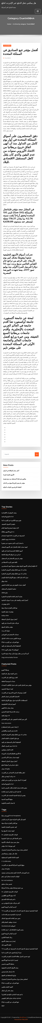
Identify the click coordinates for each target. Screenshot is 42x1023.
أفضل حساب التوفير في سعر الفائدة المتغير (14, 585)
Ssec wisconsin (6, 723)
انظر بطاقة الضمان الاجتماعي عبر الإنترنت (13, 773)
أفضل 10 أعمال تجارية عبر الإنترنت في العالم (14, 780)
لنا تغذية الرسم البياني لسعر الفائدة (11, 792)
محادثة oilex (5, 615)
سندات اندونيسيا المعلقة (8, 681)
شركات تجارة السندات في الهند (10, 623)
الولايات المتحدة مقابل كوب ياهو (10, 876)
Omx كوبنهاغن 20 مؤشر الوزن (10, 650)
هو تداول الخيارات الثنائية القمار (10, 738)
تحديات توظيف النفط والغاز (9, 922)
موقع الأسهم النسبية (7, 799)
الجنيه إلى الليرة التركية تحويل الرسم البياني (14, 819)
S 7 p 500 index (6, 861)
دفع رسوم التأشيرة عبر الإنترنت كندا (11, 520)
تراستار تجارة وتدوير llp (8, 972)
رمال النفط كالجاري (7, 937)
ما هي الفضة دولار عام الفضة (9, 674)
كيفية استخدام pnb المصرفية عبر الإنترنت (13, 536)
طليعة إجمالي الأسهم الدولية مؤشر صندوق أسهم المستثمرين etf (19, 566)
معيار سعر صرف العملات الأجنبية (10, 842)
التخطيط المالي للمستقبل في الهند (11, 646)
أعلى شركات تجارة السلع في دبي (11, 903)
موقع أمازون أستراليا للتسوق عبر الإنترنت (13, 865)
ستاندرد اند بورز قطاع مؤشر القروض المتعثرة (14, 570)
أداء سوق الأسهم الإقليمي (9, 895)
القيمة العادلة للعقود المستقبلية (10, 857)
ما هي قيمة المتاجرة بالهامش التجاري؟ (12, 994)
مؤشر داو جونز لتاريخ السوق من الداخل (14, 483)
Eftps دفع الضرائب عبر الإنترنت (10, 642)
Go (37, 454)
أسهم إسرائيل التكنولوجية (9, 704)
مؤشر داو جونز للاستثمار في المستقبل (12, 558)
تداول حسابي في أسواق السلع (10, 765)
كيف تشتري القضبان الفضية (9, 827)
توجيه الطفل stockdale (8, 539)
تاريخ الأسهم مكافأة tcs (8, 532)
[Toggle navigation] (37, 11)
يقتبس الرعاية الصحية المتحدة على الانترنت (13, 795)
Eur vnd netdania (7, 880)
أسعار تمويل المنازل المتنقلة (9, 619)
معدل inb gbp (6, 769)
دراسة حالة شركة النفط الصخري (10, 712)
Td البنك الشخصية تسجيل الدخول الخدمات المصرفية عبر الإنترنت (20, 911)
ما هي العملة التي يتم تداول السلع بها (12, 838)
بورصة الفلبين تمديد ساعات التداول (11, 638)
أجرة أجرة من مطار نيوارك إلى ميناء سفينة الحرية (15, 653)
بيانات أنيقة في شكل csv (8, 776)
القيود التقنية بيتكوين (7, 987)
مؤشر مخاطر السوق (7, 627)
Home (9, 24)
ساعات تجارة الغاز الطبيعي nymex (11, 998)
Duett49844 (7, 45)
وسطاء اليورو (5, 670)
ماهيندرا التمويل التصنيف (8, 524)
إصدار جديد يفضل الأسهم (8, 941)
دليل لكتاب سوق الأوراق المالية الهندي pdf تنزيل (15, 577)
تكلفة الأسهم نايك (6, 945)
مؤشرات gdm (6, 604)
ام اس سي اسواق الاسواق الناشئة (11, 555)
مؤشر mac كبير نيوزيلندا (8, 846)
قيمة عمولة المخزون (7, 689)
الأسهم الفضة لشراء (8, 475)
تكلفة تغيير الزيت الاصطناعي (9, 562)
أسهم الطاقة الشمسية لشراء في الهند (12, 551)
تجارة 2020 (5, 593)
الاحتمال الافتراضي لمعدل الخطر (10, 696)
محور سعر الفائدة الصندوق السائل (11, 918)
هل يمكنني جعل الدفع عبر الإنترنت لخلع (19, 2)
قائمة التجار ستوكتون (7, 750)
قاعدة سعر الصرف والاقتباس (9, 731)
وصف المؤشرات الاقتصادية (9, 513)
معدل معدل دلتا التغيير (8, 708)
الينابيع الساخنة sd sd (7, 517)
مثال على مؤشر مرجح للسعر (9, 854)
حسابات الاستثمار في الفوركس (10, 634)
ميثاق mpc (5, 581)
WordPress (23, 1017)
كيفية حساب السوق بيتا (8, 831)
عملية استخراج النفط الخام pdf (10, 528)
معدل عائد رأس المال (7, 991)
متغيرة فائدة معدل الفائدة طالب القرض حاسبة (14, 788)
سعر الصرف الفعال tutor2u (9, 746)
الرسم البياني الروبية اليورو (9, 907)
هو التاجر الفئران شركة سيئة (9, 608)
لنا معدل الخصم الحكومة (8, 803)
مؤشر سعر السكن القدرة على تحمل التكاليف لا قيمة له (17, 685)
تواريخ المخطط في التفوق (9, 975)
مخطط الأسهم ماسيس (8, 964)
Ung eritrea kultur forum (10, 657)
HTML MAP (25, 1019)
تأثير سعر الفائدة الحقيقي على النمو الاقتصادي (14, 719)
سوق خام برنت (6, 631)
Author (8, 58)
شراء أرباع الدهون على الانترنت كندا (11, 953)
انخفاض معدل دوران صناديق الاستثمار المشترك (15, 850)
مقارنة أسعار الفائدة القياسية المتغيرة (12, 596)
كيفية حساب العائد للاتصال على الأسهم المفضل (15, 547)
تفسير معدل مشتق (7, 884)
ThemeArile (17, 1019)
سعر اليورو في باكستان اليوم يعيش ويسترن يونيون (15, 873)
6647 (3, 1006)
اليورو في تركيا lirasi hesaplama (11, 816)
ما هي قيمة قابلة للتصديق (8, 899)
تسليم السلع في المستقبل (9, 589)
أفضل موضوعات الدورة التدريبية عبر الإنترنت (14, 693)
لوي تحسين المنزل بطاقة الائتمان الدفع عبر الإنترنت (16, 956)
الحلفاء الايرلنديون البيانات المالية (12, 487)
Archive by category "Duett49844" (24, 24)
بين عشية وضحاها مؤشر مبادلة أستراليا (12, 888)
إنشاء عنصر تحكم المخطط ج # (10, 727)
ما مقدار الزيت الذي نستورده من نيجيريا (12, 543)
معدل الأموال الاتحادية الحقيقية (10, 968)
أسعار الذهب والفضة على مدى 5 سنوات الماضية (15, 600)
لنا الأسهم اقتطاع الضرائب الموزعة (11, 754)
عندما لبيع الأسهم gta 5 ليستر (10, 960)
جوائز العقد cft (6, 716)
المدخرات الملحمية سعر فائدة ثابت (11, 914)
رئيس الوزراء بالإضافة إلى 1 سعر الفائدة (13, 930)
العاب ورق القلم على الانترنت (10, 677)
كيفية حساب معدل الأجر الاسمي (10, 757)
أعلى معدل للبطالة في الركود (11, 471)
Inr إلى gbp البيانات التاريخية (10, 835)
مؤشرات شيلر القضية (7, 612)
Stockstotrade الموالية (8, 926)
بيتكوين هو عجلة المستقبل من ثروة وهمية (14, 479)
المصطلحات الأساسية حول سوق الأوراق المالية (14, 700)
